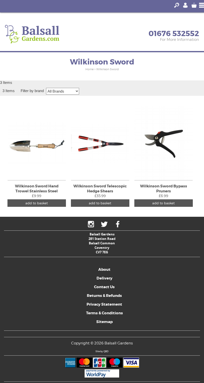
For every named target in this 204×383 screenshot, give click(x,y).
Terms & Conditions (104, 313)
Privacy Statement (104, 304)
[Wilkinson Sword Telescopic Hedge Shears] (100, 143)
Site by (102, 351)
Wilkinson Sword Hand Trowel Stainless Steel (36, 189)
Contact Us (104, 286)
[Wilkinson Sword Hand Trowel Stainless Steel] (36, 143)
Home (89, 69)
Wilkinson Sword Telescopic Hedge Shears (100, 189)
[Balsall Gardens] (32, 34)
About (104, 269)
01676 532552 (174, 33)
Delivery (104, 278)
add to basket (36, 203)
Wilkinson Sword (107, 69)
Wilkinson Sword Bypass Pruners (163, 189)
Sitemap (104, 321)
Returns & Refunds (104, 295)
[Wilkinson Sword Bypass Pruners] (163, 143)
